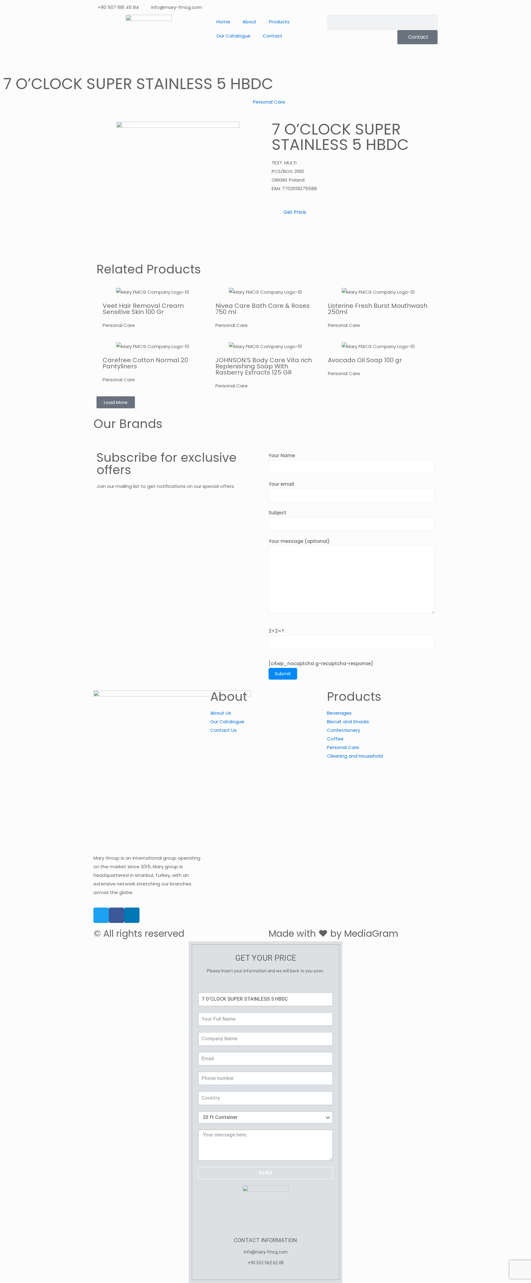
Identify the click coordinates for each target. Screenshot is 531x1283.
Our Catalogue (233, 36)
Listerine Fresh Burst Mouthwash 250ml (377, 308)
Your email (281, 484)
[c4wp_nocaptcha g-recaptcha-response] (321, 663)
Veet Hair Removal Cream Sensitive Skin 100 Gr (143, 308)
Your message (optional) (299, 541)
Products (279, 21)
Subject (277, 512)
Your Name (282, 455)
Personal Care (269, 102)
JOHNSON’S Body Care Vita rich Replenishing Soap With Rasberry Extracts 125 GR (263, 366)
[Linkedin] (132, 915)
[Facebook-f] (116, 915)
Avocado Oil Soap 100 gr (365, 360)
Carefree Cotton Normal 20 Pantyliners (145, 363)
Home (223, 21)
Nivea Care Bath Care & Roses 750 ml (262, 308)
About (249, 21)
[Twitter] (101, 915)
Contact (272, 36)
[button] (115, 402)
